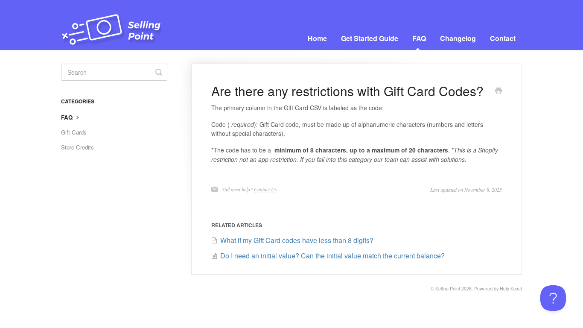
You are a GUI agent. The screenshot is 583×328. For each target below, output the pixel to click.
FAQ (419, 38)
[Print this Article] (498, 91)
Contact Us (265, 189)
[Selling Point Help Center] (115, 25)
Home (317, 38)
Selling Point (447, 288)
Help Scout (511, 288)
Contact (503, 38)
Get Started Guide (369, 38)
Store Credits (77, 147)
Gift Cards (74, 132)
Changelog (458, 38)
